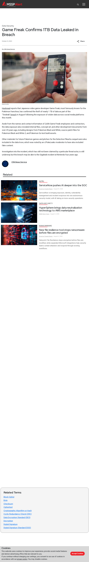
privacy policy (22, 559)
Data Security (8, 26)
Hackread (6, 108)
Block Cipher (9, 497)
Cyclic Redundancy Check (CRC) (18, 514)
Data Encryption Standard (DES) (17, 517)
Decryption (8, 521)
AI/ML (41, 181)
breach (13, 114)
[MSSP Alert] (12, 4)
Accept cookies (77, 553)
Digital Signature (10, 524)
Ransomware (45, 226)
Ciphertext (8, 507)
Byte (5, 500)
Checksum (8, 504)
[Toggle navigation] (83, 4)
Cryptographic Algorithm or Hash (18, 510)
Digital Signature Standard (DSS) (17, 528)
